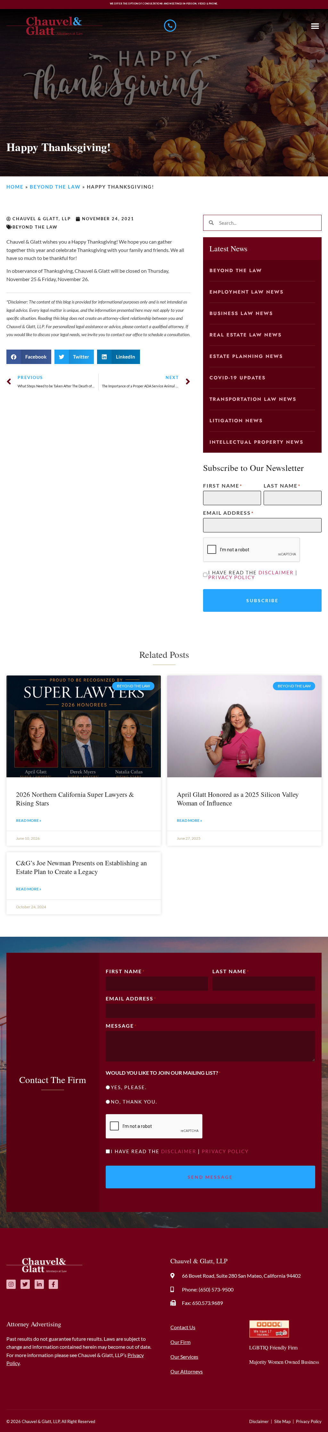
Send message (210, 1177)
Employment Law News (246, 291)
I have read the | (253, 575)
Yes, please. (129, 1087)
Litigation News (236, 420)
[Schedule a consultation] (170, 26)
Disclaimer (276, 572)
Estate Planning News (246, 356)
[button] (315, 25)
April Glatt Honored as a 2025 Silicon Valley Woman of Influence (238, 798)
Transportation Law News (252, 399)
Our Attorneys (186, 1371)
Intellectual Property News (256, 442)
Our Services (184, 1357)
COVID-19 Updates (237, 377)
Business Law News (241, 313)
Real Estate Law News (245, 334)
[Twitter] (25, 1284)
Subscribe (262, 600)
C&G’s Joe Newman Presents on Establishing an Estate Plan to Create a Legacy (81, 867)
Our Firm (180, 1342)
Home (15, 187)
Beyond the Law (55, 187)
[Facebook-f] (53, 1284)
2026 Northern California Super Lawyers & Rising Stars (75, 798)
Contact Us (182, 1327)
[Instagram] (11, 1284)
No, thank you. (134, 1101)
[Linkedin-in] (39, 1284)
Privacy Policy (231, 577)
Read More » (28, 820)
